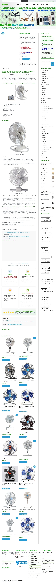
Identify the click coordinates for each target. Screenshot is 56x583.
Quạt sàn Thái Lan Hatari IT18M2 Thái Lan (15, 324)
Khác (42, 139)
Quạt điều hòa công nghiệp (46, 147)
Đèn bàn (43, 72)
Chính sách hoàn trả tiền (33, 558)
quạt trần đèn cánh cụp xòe (46, 257)
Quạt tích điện (44, 120)
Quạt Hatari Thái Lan (28, 63)
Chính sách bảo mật (32, 554)
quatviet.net (25, 263)
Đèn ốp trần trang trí (45, 76)
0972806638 (46, 1)
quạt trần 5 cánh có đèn (46, 241)
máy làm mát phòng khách (46, 220)
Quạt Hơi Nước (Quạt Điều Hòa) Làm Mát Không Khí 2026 (47, 228)
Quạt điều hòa (28, 4)
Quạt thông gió (44, 118)
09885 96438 (14, 277)
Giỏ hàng (30, 566)
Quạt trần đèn (44, 82)
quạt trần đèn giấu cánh (46, 274)
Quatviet (17, 4)
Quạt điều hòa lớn (45, 149)
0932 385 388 (8, 277)
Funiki (43, 135)
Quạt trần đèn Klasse (45, 277)
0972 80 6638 (10, 276)
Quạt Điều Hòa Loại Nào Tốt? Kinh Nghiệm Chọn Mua (47, 572)
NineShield (43, 145)
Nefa (42, 143)
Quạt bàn (43, 104)
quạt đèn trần (44, 310)
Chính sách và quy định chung (34, 562)
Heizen (43, 88)
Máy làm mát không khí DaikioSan (47, 216)
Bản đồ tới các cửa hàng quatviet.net (35, 552)
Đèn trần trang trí (50, 310)
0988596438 (26, 236)
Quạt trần (43, 122)
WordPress (11, 581)
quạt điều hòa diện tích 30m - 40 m (47, 292)
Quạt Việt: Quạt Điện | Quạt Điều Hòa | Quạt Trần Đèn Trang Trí (16, 232)
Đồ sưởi (42, 4)
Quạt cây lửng (44, 110)
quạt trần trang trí (45, 250)
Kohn (42, 90)
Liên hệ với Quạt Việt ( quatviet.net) (34, 573)
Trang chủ (3, 28)
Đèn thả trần (44, 78)
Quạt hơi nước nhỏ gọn (45, 230)
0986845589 (11, 236)
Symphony (43, 153)
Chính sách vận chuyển (32, 564)
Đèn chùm (43, 74)
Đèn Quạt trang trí (44, 70)
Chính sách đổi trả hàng (32, 556)
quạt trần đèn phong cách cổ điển (47, 281)
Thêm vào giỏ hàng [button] (5, 360)
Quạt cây (42, 100)
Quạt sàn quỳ (12, 28)
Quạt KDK (43, 232)
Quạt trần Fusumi (44, 248)
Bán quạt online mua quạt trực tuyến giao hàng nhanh (17, 580)
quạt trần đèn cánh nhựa (46, 261)
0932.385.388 (22, 53)
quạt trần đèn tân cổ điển (46, 287)
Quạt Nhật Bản (48, 232)
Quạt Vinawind (44, 289)
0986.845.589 (50, 48)
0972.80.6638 (27, 54)
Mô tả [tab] (4, 68)
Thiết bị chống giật (44, 157)
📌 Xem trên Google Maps (6, 238)
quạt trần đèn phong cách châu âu (47, 279)
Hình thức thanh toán (32, 571)
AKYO (43, 129)
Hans (43, 86)
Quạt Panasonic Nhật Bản (46, 235)
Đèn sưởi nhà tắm (44, 84)
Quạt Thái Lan (30, 64)
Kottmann (43, 92)
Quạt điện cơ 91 (44, 299)
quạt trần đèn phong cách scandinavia (46, 284)
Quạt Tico (43, 239)
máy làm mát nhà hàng (45, 218)
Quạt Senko (44, 237)
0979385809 (41, 1)
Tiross (43, 96)
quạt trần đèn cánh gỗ (45, 259)
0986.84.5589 (27, 52)
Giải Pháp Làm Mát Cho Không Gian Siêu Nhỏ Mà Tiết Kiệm (48, 561)
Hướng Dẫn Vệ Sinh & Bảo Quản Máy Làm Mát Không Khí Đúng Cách (48, 564)
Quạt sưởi (42, 155)
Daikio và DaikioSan (45, 133)
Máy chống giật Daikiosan (45, 98)
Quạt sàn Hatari (26, 321)
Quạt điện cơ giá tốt (45, 301)
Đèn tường (43, 80)
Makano (43, 141)
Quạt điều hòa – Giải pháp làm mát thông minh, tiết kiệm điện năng (34, 576)
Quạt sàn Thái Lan (25, 64)
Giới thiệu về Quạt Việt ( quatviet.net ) (35, 569)
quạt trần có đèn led (45, 246)
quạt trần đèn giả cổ (45, 272)
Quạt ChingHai (44, 222)
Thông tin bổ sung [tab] (9, 68)
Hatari (22, 65)
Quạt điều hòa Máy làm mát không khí (47, 126)
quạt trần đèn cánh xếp (46, 263)
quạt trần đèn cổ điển (45, 268)
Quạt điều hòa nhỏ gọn (45, 297)
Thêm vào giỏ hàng (26, 59)
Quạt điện (22, 4)
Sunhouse (43, 94)
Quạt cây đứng (44, 106)
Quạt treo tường (44, 124)
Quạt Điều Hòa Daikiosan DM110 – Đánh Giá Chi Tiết (47, 553)
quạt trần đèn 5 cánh (45, 252)
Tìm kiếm (52, 64)
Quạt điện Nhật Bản (45, 308)
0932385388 (52, 1)
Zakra (7, 581)
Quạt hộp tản (44, 112)
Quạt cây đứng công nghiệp (46, 108)
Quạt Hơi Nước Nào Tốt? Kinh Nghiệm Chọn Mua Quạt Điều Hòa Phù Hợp (47, 568)
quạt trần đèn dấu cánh (46, 270)
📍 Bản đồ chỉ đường (23, 56)
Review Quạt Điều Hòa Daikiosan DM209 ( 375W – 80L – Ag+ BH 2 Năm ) (47, 557)
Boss (42, 131)
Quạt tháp (43, 116)
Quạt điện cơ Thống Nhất (46, 303)
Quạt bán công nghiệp (14, 321)
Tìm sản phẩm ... (24, 1)
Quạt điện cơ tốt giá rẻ (45, 306)
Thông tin (48, 4)
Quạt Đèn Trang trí (36, 4)
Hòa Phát (43, 137)
